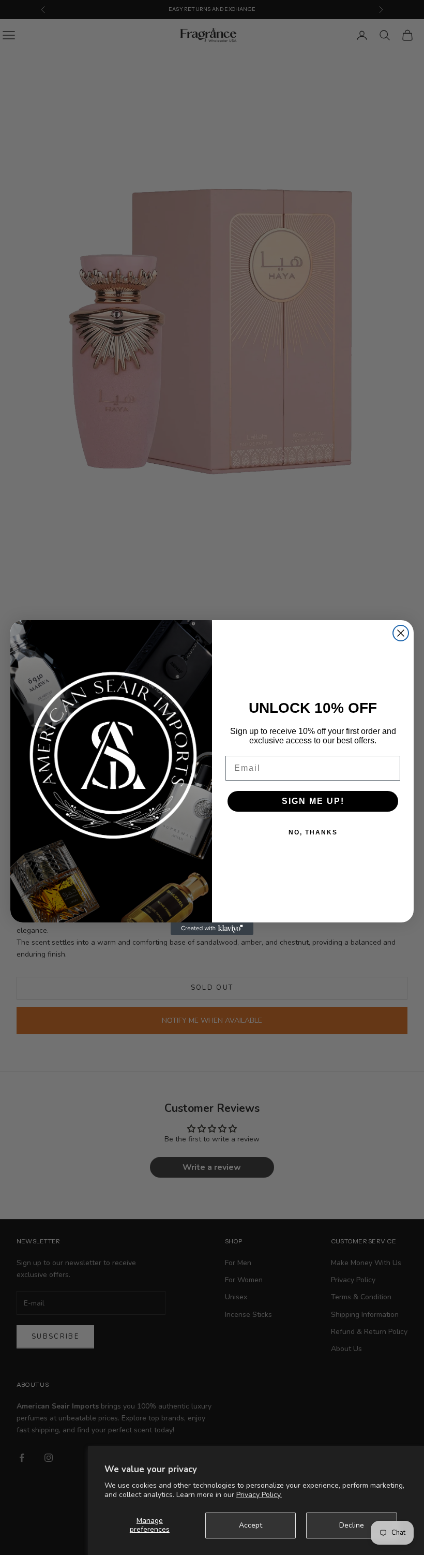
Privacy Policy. (259, 1495)
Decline (351, 1525)
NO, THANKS (313, 832)
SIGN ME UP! (313, 801)
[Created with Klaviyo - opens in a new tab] (212, 928)
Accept (250, 1525)
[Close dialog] (400, 633)
